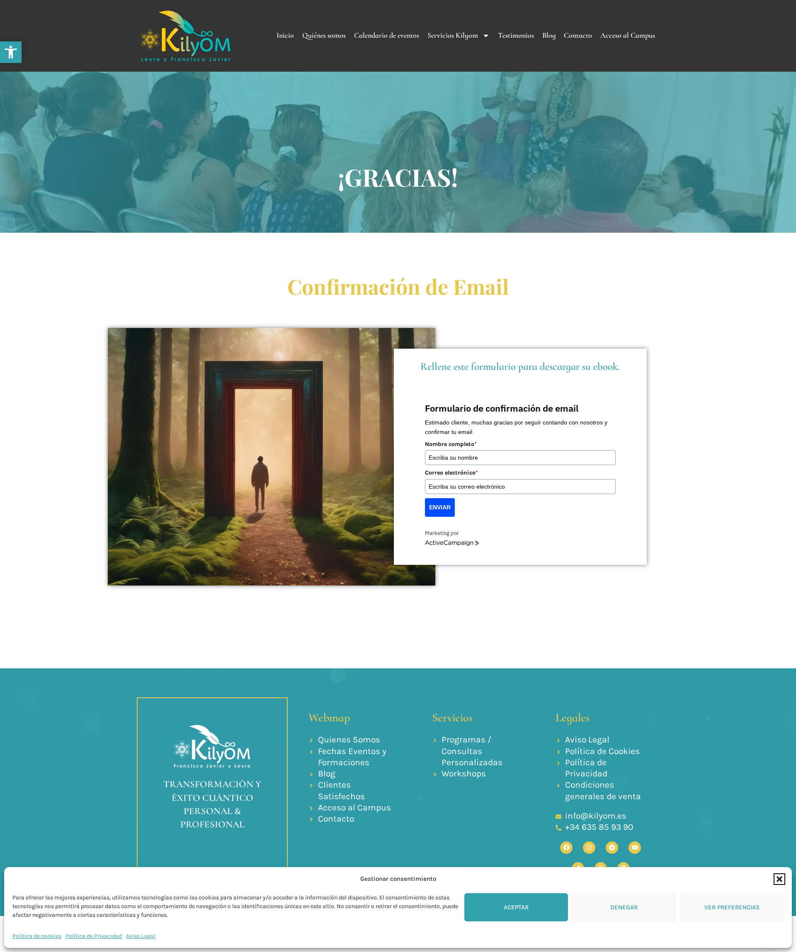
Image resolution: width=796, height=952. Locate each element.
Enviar (440, 507)
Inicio (285, 35)
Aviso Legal (140, 936)
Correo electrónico (451, 472)
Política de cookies (36, 936)
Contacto (578, 35)
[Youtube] (635, 847)
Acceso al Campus (627, 35)
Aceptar (516, 907)
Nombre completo (451, 444)
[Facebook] (566, 847)
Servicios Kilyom (452, 35)
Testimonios (516, 35)
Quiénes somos (324, 35)
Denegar (624, 907)
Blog (549, 35)
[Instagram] (589, 847)
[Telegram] (612, 847)
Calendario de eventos (386, 35)
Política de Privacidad (94, 936)
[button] (11, 52)
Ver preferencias (732, 907)
